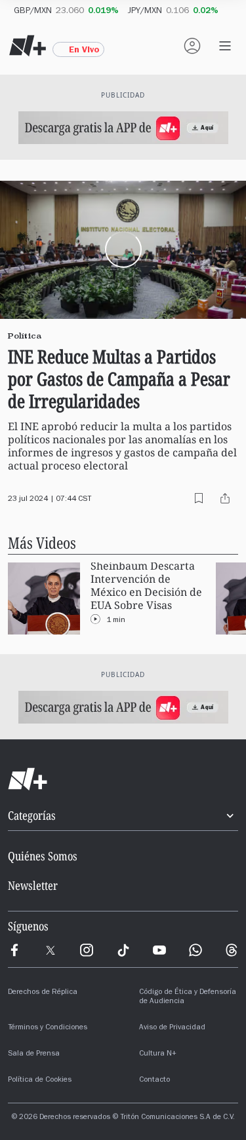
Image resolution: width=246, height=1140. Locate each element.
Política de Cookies (40, 1080)
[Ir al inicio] (123, 779)
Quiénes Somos (42, 856)
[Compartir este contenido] (225, 498)
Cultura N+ (157, 1054)
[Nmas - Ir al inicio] (27, 46)
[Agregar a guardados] (199, 498)
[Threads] (231, 950)
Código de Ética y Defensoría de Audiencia (187, 997)
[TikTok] (123, 950)
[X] (50, 950)
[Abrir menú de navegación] (225, 46)
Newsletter (33, 885)
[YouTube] (159, 950)
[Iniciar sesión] (192, 45)
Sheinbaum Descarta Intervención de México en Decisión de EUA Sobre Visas (146, 585)
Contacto (154, 1080)
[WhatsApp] (195, 950)
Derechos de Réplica (42, 993)
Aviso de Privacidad (172, 1028)
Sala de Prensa (34, 1054)
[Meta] (14, 950)
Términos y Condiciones (47, 1028)
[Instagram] (86, 950)
